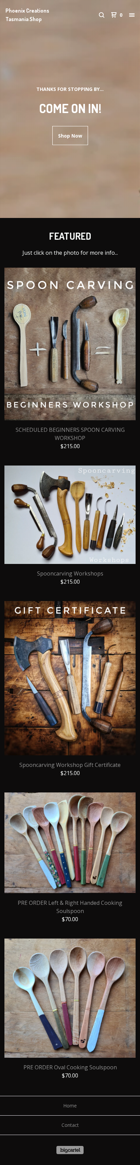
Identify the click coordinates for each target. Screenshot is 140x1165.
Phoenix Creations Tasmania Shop (27, 14)
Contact (70, 1125)
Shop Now (70, 135)
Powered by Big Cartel (70, 1150)
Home (70, 1105)
